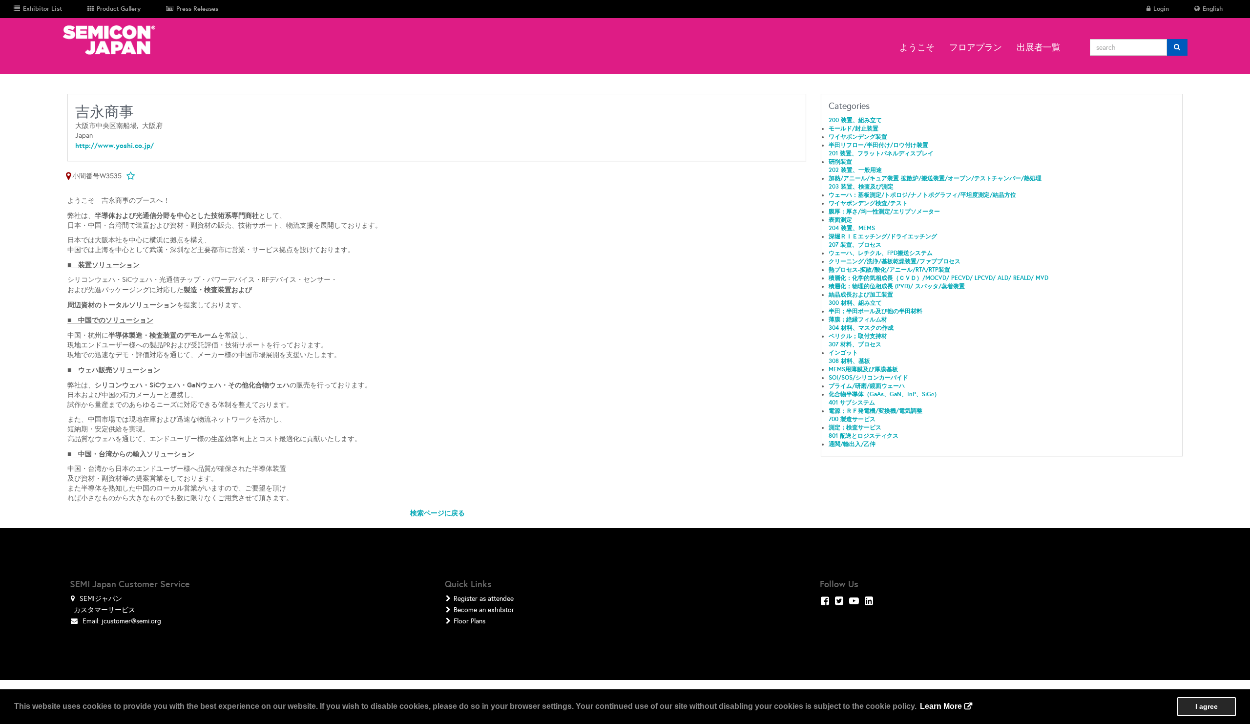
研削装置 (840, 162)
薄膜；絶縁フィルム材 (858, 319)
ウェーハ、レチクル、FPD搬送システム (881, 253)
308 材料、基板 (849, 361)
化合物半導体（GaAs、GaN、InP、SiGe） (884, 394)
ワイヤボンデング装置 (858, 137)
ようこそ (917, 47)
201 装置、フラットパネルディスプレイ (881, 153)
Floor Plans (469, 621)
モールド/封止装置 (853, 128)
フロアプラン (975, 47)
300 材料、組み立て (855, 303)
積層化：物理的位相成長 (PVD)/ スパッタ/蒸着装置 (897, 286)
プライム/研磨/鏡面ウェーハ (867, 386)
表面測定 (840, 220)
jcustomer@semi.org (131, 621)
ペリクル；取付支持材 (858, 336)
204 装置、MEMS (852, 228)
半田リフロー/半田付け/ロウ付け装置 (878, 145)
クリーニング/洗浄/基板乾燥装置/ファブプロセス (894, 261)
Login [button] (1160, 8)
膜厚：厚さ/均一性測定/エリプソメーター (884, 211)
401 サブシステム (852, 402)
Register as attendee (484, 599)
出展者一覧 (1039, 47)
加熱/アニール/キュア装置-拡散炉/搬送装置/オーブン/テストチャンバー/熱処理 (935, 178)
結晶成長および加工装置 (861, 294)
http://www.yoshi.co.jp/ (114, 145)
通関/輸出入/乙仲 (852, 444)
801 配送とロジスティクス (863, 436)
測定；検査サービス (855, 427)
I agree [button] (1206, 706)
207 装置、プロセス (855, 245)
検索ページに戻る (437, 513)
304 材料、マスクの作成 (861, 328)
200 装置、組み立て (855, 120)
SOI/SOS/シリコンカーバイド (868, 378)
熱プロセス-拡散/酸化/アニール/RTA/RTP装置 (889, 270)
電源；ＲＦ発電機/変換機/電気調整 (875, 411)
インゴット (843, 353)
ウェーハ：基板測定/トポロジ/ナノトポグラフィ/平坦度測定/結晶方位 (922, 195)
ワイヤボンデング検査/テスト (868, 203)
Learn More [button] (941, 706)
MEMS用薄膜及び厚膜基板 (863, 369)
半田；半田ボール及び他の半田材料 (875, 311)
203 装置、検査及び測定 (861, 187)
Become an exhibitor (484, 610)
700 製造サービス (852, 419)
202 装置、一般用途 (855, 170)
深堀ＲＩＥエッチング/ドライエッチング (883, 236)
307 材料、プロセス (855, 344)
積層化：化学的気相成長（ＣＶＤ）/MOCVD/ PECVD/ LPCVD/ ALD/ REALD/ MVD (938, 278)
